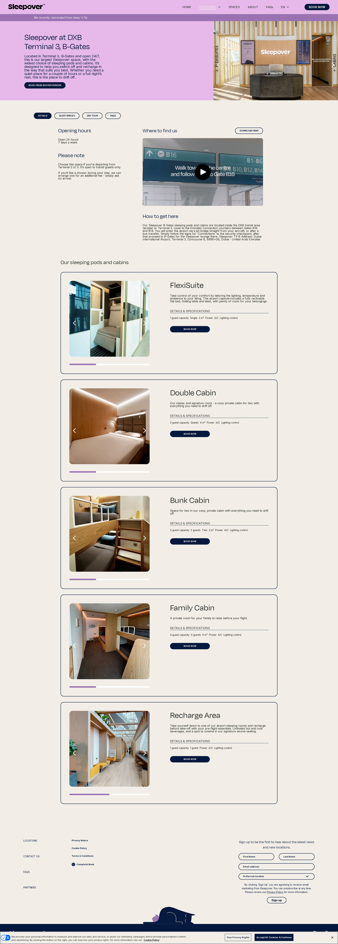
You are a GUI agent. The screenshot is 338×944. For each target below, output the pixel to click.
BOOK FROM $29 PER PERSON (45, 85)
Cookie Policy (151, 940)
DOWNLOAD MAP (249, 130)
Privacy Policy (275, 892)
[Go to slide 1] (82, 364)
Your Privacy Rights (238, 937)
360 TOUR (92, 115)
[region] (169, 938)
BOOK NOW (317, 7)
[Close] (332, 937)
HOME (186, 7)
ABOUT (253, 7)
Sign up (276, 900)
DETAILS (42, 115)
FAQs (269, 7)
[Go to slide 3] (136, 364)
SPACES (234, 7)
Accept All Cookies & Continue (274, 937)
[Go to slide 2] (109, 364)
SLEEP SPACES (67, 115)
